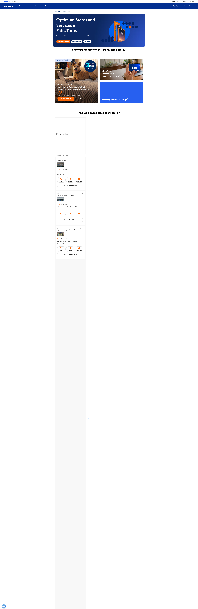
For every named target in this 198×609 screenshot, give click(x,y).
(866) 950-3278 (60, 174)
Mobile (28, 6)
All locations (57, 11)
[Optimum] (8, 6)
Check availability (76, 41)
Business (14, 1)
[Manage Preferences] (4, 606)
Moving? (192, 1)
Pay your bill (87, 41)
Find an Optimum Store (63, 41)
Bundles (35, 6)
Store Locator (184, 1)
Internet (21, 6)
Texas (64, 11)
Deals (40, 6)
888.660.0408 (175, 1)
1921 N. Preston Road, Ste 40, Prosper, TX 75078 (67, 206)
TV (45, 6)
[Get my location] (83, 137)
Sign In (188, 6)
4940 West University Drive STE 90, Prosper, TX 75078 (68, 241)
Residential (7, 1)
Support (178, 6)
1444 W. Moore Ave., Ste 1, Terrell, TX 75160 (66, 172)
